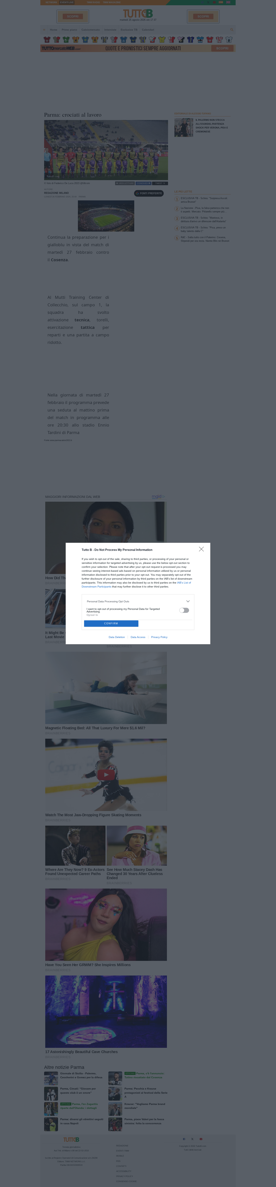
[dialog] (138, 593)
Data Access (138, 637)
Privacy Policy (159, 637)
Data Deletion (117, 637)
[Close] (202, 550)
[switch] (184, 610)
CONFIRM (111, 623)
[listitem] (138, 601)
